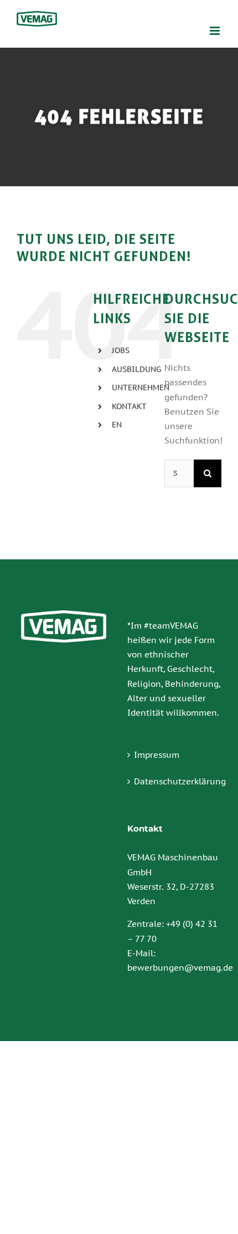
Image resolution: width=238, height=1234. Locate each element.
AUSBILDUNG (136, 369)
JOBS (121, 350)
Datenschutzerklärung (175, 781)
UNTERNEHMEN (140, 387)
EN (117, 425)
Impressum (156, 754)
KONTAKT (129, 406)
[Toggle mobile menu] (215, 31)
